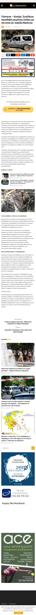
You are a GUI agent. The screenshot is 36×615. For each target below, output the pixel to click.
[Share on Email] (32, 55)
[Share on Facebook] (8, 55)
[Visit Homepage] (18, 5)
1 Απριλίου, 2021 (17, 26)
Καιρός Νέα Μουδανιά (13, 503)
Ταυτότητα (4, 603)
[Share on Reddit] (18, 55)
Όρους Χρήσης (18, 610)
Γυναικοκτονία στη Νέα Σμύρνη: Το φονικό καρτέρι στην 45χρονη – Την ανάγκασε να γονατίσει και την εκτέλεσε (22, 182)
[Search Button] (34, 5)
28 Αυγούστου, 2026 (16, 178)
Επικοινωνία (12, 603)
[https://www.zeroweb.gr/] (18, 469)
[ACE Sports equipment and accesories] (18, 557)
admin (8, 26)
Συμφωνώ (18, 612)
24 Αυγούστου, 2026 (16, 185)
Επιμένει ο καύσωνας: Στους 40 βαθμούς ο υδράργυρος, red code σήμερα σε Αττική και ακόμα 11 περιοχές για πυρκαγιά (16, 438)
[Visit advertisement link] (18, 67)
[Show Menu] (2, 5)
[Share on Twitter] (13, 55)
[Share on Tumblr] (28, 55)
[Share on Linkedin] (23, 55)
